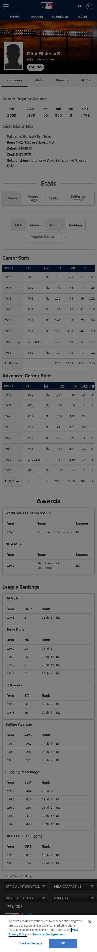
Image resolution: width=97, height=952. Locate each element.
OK (63, 943)
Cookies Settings (31, 943)
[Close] (90, 922)
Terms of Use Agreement (49, 934)
